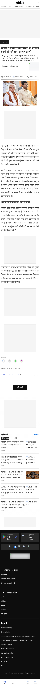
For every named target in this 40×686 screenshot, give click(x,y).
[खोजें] (38, 2)
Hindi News (4, 375)
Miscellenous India (14, 375)
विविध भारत (5, 42)
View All (36, 435)
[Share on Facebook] (3, 361)
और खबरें (20, 387)
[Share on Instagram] (21, 361)
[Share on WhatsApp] (15, 361)
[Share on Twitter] (9, 361)
